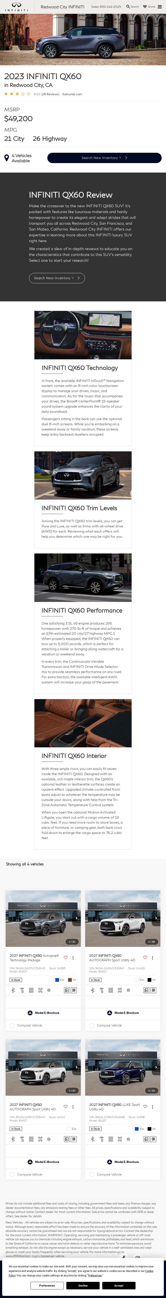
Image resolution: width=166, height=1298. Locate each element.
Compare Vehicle (29, 1025)
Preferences (47, 1285)
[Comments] (67, 990)
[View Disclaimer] (49, 990)
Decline (83, 1285)
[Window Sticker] (74, 990)
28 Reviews (50, 94)
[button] (76, 918)
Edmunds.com (72, 94)
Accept (118, 1285)
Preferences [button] (95, 1275)
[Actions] (73, 958)
